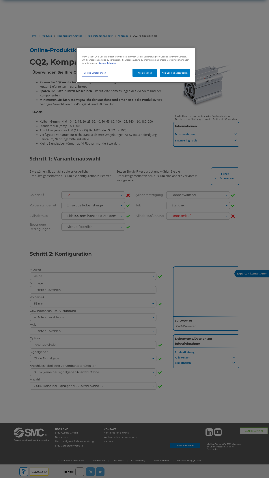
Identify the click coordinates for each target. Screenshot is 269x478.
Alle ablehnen (145, 72)
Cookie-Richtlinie (107, 62)
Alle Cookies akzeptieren (175, 72)
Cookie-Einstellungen (95, 72)
